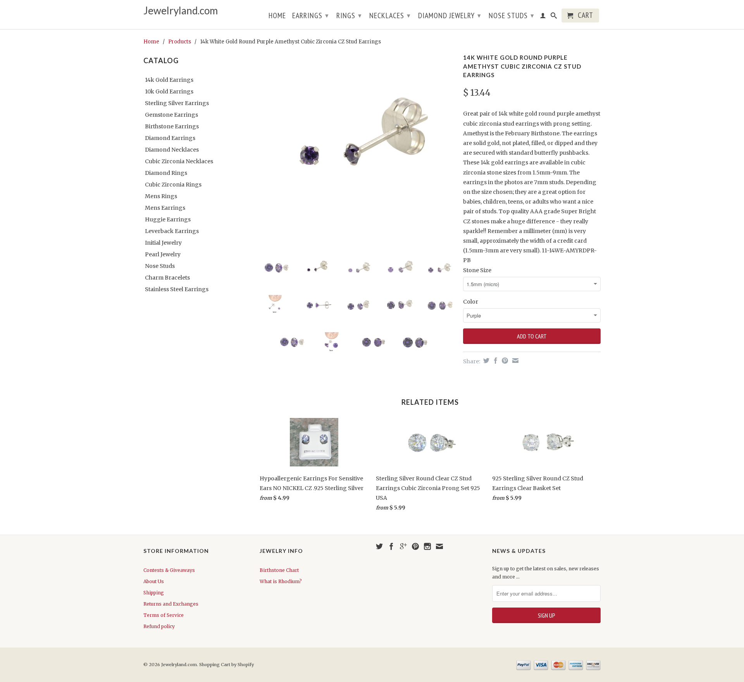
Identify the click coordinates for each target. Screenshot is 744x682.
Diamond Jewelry (449, 15)
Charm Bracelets (167, 277)
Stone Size (477, 270)
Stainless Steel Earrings (176, 289)
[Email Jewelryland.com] (439, 546)
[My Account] (543, 17)
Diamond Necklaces (172, 149)
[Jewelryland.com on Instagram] (427, 546)
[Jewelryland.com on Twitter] (379, 546)
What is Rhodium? (281, 581)
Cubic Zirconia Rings (173, 184)
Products (179, 41)
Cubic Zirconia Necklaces (179, 161)
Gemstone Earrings (171, 114)
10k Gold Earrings (169, 91)
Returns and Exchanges (170, 604)
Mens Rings (161, 196)
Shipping (153, 593)
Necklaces (390, 15)
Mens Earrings (165, 207)
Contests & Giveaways (169, 570)
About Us (153, 581)
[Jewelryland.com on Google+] (403, 546)
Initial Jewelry (163, 242)
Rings (349, 15)
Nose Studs (511, 15)
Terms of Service (163, 615)
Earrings (310, 15)
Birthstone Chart (279, 570)
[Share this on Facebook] (495, 360)
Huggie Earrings (168, 219)
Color (470, 301)
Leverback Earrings (172, 231)
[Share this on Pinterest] (504, 360)
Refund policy (159, 626)
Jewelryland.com (180, 11)
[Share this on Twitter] (485, 360)
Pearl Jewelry (163, 254)
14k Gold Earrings (169, 79)
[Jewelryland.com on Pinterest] (415, 546)
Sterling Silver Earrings (177, 103)
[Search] (554, 17)
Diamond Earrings (170, 138)
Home (277, 16)
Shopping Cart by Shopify (226, 664)
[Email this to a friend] (514, 360)
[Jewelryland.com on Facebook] (391, 546)
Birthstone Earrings (172, 126)
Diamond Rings (166, 172)
